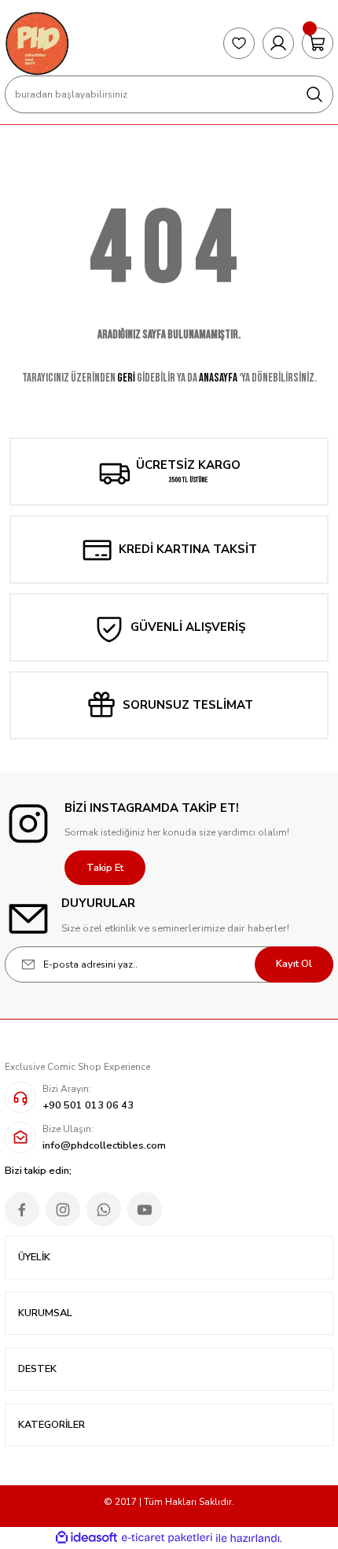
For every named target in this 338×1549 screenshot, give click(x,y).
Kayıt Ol (294, 964)
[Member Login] (278, 43)
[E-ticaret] (167, 1538)
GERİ (126, 378)
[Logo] (37, 43)
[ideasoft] (86, 1538)
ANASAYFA (218, 378)
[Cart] (317, 43)
